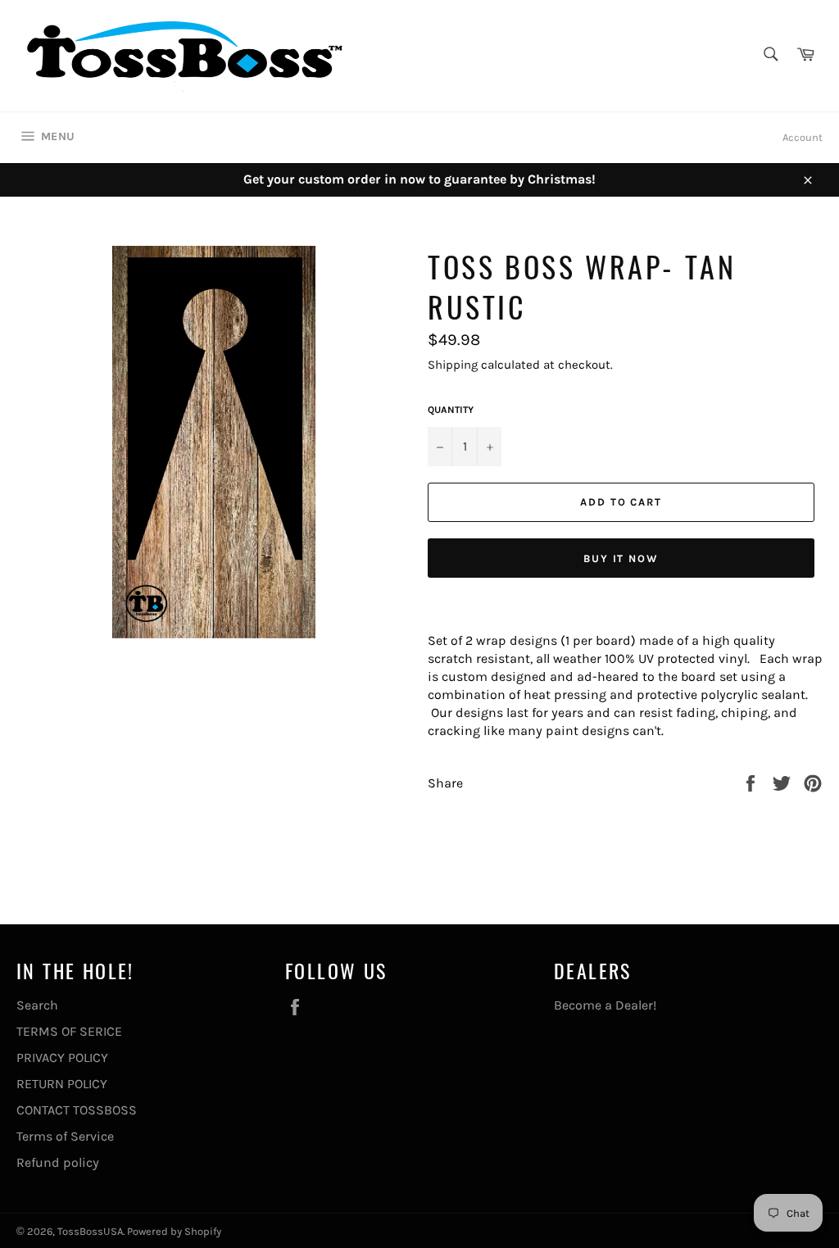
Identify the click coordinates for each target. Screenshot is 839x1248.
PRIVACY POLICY (62, 1057)
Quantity (451, 409)
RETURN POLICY (61, 1083)
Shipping (453, 364)
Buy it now (621, 558)
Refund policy (57, 1162)
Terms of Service (65, 1136)
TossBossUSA (90, 1231)
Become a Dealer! (605, 1005)
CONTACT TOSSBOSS (76, 1110)
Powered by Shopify (174, 1231)
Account (802, 137)
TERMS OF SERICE (69, 1031)
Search (37, 1005)
